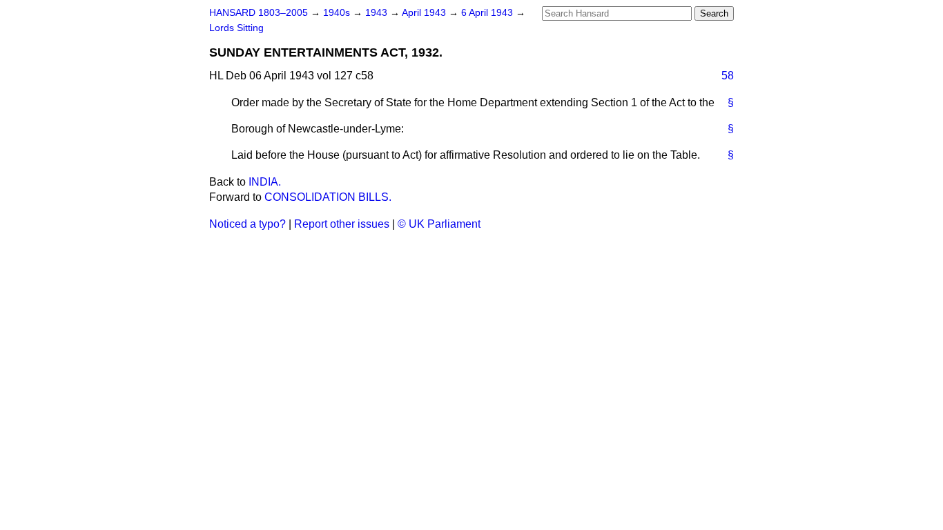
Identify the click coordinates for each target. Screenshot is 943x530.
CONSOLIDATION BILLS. (327, 197)
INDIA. (265, 182)
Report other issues (341, 224)
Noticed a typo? (247, 224)
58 (727, 75)
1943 (377, 13)
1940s (338, 13)
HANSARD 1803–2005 (258, 13)
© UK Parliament (439, 224)
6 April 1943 (488, 13)
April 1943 (425, 13)
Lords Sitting (236, 28)
